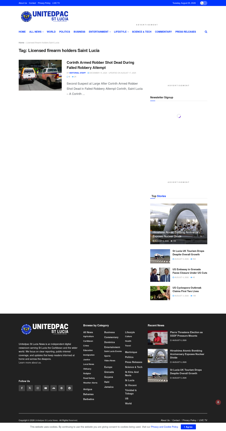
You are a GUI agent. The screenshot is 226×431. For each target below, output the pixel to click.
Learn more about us (30, 362)
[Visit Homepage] (44, 17)
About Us (23, 2)
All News (35, 31)
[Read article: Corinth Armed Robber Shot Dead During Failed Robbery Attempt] (40, 75)
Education (88, 350)
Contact (32, 2)
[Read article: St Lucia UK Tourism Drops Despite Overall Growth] (160, 256)
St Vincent (131, 385)
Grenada (109, 372)
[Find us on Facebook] (22, 388)
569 (194, 258)
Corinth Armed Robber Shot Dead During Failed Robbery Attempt (100, 65)
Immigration (88, 354)
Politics (64, 31)
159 (174, 240)
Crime (86, 345)
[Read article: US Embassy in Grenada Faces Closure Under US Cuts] (160, 275)
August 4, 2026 (181, 277)
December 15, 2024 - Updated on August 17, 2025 (112, 72)
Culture (128, 336)
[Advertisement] (147, 13)
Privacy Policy (44, 2)
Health (128, 340)
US (126, 398)
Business (79, 31)
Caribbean (88, 340)
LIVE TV (56, 2)
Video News (109, 360)
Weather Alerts (90, 382)
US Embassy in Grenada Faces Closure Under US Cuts (190, 271)
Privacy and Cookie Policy (164, 426)
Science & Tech (141, 31)
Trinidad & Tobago (131, 391)
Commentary (163, 31)
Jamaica (108, 386)
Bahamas (88, 394)
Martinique (131, 352)
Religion (87, 373)
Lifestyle (120, 31)
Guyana (108, 377)
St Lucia (129, 380)
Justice (86, 359)
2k (75, 76)
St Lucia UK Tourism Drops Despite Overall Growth (188, 252)
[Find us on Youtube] (46, 388)
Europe (108, 367)
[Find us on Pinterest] (61, 388)
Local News (88, 364)
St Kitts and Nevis (132, 373)
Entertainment (99, 31)
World (51, 31)
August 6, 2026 (161, 240)
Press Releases (185, 31)
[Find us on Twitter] (30, 388)
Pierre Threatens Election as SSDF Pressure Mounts (186, 333)
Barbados (88, 399)
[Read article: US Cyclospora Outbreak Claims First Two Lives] (160, 293)
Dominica (109, 342)
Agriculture (88, 336)
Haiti (106, 381)
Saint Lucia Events (113, 351)
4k (193, 277)
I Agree (188, 426)
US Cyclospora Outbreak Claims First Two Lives (187, 289)
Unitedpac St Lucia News (46, 420)
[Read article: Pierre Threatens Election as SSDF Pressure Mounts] (158, 337)
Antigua (87, 389)
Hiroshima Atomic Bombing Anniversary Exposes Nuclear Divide (176, 234)
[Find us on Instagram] (38, 388)
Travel (128, 345)
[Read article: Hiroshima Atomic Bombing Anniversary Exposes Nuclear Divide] (178, 223)
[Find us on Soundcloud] (53, 388)
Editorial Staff (77, 73)
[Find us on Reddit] (69, 388)
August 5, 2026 (181, 258)
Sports (107, 355)
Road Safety (89, 378)
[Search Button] (206, 31)
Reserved (72, 420)
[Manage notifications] (218, 402)
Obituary (87, 368)
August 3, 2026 (181, 295)
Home (22, 31)
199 (194, 295)
